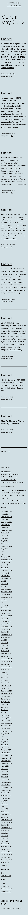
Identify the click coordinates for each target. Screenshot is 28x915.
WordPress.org (6, 891)
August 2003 (5, 798)
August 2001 (5, 862)
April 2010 (4, 605)
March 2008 (5, 651)
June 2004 (4, 771)
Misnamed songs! (14, 493)
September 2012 (6, 570)
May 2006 (4, 710)
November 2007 (6, 661)
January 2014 (5, 562)
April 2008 (4, 648)
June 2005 (4, 739)
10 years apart (6, 471)
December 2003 (6, 787)
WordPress (18, 908)
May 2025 (4, 514)
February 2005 (6, 750)
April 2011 (4, 586)
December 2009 (6, 616)
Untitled (6, 39)
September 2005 (6, 731)
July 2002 (4, 833)
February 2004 (6, 782)
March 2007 (5, 683)
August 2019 (5, 538)
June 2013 (4, 565)
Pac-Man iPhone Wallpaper (14, 501)
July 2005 (4, 736)
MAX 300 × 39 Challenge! (9, 477)
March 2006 (5, 715)
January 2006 (5, 720)
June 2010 (4, 602)
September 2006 (6, 699)
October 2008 (5, 632)
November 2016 (6, 546)
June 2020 (4, 535)
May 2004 (4, 774)
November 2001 (6, 854)
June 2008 (4, 643)
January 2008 (5, 656)
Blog (12, 76)
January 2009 (5, 624)
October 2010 (5, 594)
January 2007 (5, 688)
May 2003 (4, 806)
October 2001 (5, 857)
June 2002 (4, 836)
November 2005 (6, 726)
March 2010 (5, 608)
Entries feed (5, 886)
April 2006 (4, 712)
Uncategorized (6, 876)
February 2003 (6, 814)
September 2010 (6, 597)
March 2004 (5, 779)
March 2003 (5, 811)
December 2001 (6, 852)
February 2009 (6, 621)
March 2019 (5, 543)
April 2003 (4, 809)
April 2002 (4, 841)
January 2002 (5, 849)
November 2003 (6, 790)
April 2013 (4, 567)
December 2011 (6, 578)
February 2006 (6, 718)
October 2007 (5, 664)
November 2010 (6, 592)
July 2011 (4, 581)
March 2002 (5, 844)
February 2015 (6, 557)
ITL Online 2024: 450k (8, 480)
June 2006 (4, 707)
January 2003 (5, 817)
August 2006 (5, 702)
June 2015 (4, 554)
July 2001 (4, 865)
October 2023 (5, 525)
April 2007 (4, 680)
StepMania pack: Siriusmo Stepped (12, 482)
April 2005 (4, 744)
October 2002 (5, 825)
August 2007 (5, 669)
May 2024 (4, 519)
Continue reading (7, 68)
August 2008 (5, 637)
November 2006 (6, 693)
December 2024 (6, 517)
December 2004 (6, 755)
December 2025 (6, 511)
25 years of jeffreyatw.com (10, 474)
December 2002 (6, 819)
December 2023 (6, 522)
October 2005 (5, 728)
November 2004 (6, 758)
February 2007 (6, 685)
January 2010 (5, 613)
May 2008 (4, 645)
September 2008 (6, 634)
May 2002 (4, 838)
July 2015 (4, 551)
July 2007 (4, 672)
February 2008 (6, 653)
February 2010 (6, 610)
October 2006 (5, 696)
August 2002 (5, 830)
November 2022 (6, 530)
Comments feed (6, 889)
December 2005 (6, 723)
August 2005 (5, 734)
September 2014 (6, 559)
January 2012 (5, 576)
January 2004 (5, 785)
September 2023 (6, 527)
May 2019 (4, 541)
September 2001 (6, 860)
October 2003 (5, 793)
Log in (3, 883)
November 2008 (6, 629)
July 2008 (4, 640)
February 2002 (6, 846)
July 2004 (4, 769)
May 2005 (4, 742)
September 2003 (6, 795)
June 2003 (4, 803)
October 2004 (5, 761)
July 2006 (4, 704)
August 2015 (5, 549)
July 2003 (4, 801)
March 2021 (5, 533)
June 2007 (4, 675)
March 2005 (5, 747)
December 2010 (6, 589)
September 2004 (6, 763)
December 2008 (6, 626)
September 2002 (6, 827)
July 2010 (4, 600)
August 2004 (5, 766)
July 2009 (4, 618)
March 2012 (5, 573)
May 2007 (4, 677)
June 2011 (4, 584)
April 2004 (4, 777)
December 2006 (6, 691)
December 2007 (6, 659)
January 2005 (5, 752)
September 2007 (6, 667)
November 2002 (6, 822)
